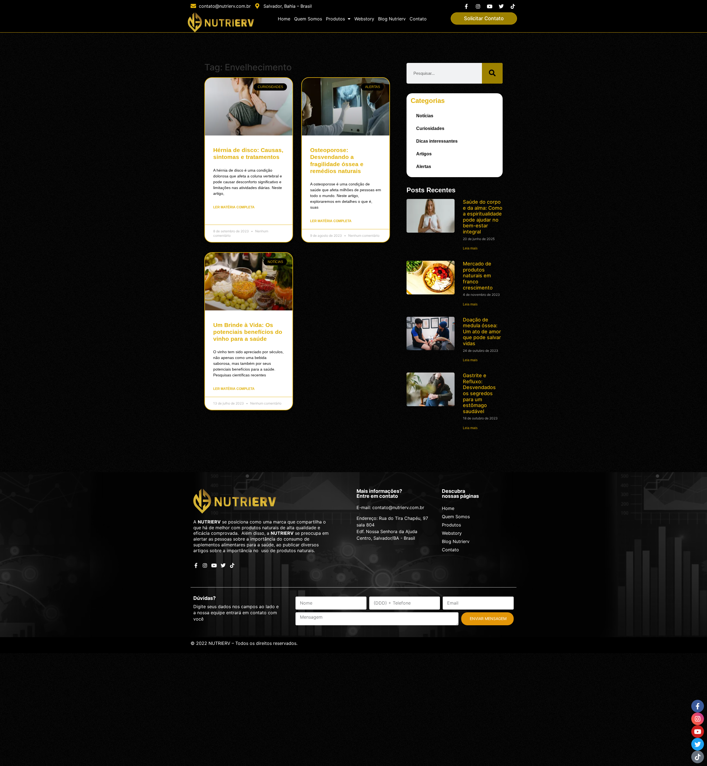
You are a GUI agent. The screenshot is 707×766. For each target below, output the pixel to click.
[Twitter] (501, 6)
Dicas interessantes (437, 141)
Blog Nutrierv (392, 19)
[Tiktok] (513, 6)
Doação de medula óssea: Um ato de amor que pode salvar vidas (482, 331)
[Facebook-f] (466, 6)
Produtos (335, 19)
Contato (418, 19)
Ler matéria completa (234, 207)
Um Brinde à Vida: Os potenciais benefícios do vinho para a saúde (247, 332)
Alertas (423, 166)
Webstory (364, 19)
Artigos (424, 153)
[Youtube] (489, 6)
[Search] (492, 73)
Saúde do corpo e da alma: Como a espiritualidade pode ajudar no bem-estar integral (482, 217)
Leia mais (470, 248)
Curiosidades (430, 128)
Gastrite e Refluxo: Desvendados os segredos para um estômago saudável (479, 393)
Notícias (424, 115)
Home (284, 19)
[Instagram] (477, 6)
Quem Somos (308, 19)
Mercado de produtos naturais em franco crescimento (478, 275)
